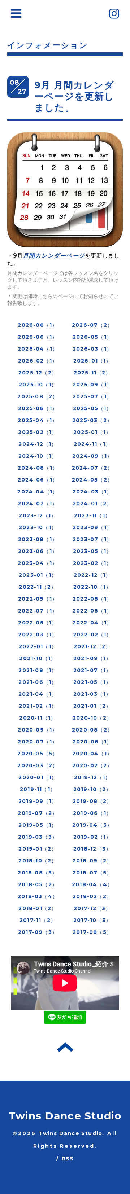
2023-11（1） (92, 515)
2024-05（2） (92, 480)
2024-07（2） (92, 468)
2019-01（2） (37, 849)
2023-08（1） (37, 539)
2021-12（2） (92, 646)
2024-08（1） (38, 468)
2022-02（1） (92, 634)
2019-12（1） (92, 777)
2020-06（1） (92, 741)
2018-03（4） (38, 896)
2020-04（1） (92, 753)
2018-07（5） (92, 872)
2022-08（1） (92, 599)
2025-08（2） (37, 396)
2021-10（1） (37, 658)
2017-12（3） (92, 908)
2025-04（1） (37, 420)
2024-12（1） (37, 444)
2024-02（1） (37, 503)
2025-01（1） (92, 432)
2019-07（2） (37, 813)
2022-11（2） (37, 587)
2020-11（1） (37, 718)
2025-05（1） (92, 408)
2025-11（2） (92, 372)
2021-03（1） (92, 694)
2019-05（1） (37, 825)
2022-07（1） (37, 610)
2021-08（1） (37, 670)
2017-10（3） (92, 920)
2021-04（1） (37, 694)
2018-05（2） (37, 884)
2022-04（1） (92, 622)
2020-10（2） (92, 718)
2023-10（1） (38, 527)
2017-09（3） (37, 932)
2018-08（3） (37, 872)
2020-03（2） (37, 765)
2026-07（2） (92, 325)
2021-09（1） (92, 658)
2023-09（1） (92, 527)
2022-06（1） (92, 610)
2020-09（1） (37, 730)
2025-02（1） (37, 432)
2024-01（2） (92, 503)
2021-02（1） (38, 706)
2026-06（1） (37, 337)
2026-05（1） (92, 337)
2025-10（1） (38, 384)
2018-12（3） (92, 849)
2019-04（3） (92, 825)
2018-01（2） (37, 908)
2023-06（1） (37, 551)
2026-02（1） (37, 360)
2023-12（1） (37, 515)
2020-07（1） (37, 741)
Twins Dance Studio (65, 1116)
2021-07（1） (92, 670)
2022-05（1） (37, 622)
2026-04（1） (38, 349)
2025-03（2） (92, 420)
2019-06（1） (92, 813)
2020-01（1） (37, 777)
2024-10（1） (37, 456)
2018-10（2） (37, 860)
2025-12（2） (37, 372)
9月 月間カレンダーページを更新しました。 (74, 96)
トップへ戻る (65, 1047)
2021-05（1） (92, 682)
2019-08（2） (92, 801)
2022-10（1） (92, 587)
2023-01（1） (38, 575)
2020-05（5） (37, 753)
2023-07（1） (92, 539)
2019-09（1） (37, 801)
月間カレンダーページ (54, 255)
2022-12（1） (92, 575)
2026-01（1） (92, 360)
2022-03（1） (37, 634)
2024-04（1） (37, 491)
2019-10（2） (92, 789)
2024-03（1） (92, 491)
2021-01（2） (92, 706)
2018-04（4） (92, 884)
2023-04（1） (37, 563)
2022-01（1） (38, 646)
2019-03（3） (37, 837)
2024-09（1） (92, 456)
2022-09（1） (37, 599)
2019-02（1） (92, 837)
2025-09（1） (92, 384)
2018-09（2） (92, 860)
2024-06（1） (38, 480)
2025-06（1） (37, 408)
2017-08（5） (92, 932)
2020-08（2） (92, 730)
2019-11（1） (38, 789)
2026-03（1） (92, 349)
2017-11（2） (38, 920)
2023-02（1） (92, 563)
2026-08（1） (37, 325)
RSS (68, 1158)
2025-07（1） (92, 396)
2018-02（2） (92, 896)
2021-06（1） (37, 682)
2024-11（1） (92, 444)
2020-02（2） (92, 765)
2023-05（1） (92, 551)
